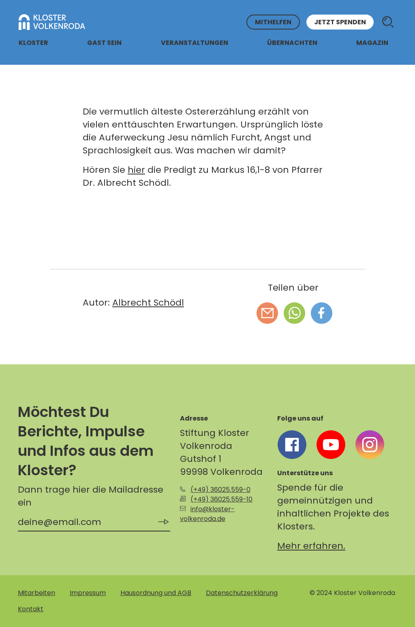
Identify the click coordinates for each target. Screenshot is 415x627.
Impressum (88, 592)
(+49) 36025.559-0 (220, 489)
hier (136, 170)
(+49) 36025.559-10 (221, 499)
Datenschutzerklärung (242, 592)
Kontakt (30, 609)
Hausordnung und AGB (155, 592)
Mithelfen (273, 22)
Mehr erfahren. (311, 546)
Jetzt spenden (340, 22)
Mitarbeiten (36, 592)
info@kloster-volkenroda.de (207, 513)
